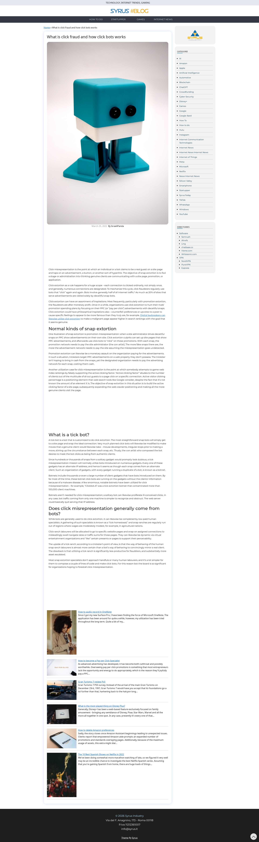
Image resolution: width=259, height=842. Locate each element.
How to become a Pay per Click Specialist (99, 660)
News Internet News (189, 176)
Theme (124, 837)
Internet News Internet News (193, 152)
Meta (181, 162)
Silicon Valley (185, 181)
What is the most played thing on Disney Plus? (101, 705)
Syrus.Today (185, 195)
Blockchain (184, 82)
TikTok (182, 200)
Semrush (185, 237)
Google (182, 111)
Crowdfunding (186, 92)
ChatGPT (183, 87)
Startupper (118, 19)
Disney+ (183, 101)
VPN (181, 258)
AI (180, 58)
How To (183, 120)
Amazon (183, 63)
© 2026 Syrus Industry (129, 815)
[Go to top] (253, 836)
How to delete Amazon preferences (96, 730)
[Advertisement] (108, 249)
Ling (183, 244)
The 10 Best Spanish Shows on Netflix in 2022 (101, 754)
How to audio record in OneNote (95, 611)
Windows (184, 209)
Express (185, 268)
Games (141, 19)
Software (183, 233)
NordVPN (186, 261)
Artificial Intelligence (189, 73)
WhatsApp (184, 205)
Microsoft (183, 166)
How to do (96, 19)
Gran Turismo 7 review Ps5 (91, 681)
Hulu (181, 130)
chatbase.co (187, 247)
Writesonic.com (189, 254)
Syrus (135, 837)
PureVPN (185, 264)
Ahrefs (184, 240)
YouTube (183, 214)
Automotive (185, 77)
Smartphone (185, 185)
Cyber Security (186, 96)
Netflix (182, 171)
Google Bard (185, 116)
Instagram (184, 135)
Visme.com (186, 250)
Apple (182, 68)
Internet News (163, 19)
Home (47, 27)
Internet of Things (188, 157)
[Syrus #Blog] (129, 10)
